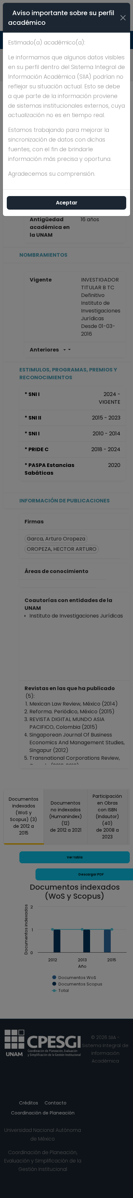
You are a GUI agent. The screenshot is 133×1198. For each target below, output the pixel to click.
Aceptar (66, 202)
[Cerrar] (123, 18)
